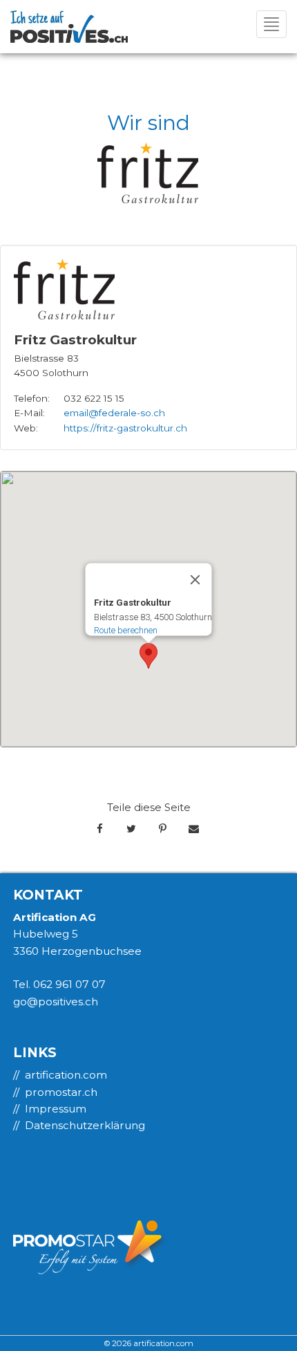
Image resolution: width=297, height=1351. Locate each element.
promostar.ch (61, 1092)
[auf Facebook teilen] (99, 829)
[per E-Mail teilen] (193, 829)
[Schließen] (195, 579)
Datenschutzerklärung (85, 1125)
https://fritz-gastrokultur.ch (125, 428)
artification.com (66, 1074)
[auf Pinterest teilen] (162, 829)
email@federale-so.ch (114, 412)
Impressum (55, 1108)
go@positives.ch (55, 1001)
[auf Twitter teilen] (130, 829)
